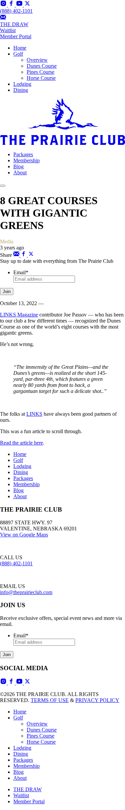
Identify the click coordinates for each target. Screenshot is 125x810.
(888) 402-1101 (16, 11)
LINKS (34, 414)
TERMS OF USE (50, 700)
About (20, 172)
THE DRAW (14, 24)
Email (20, 272)
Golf (18, 54)
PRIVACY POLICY (97, 700)
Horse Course (41, 78)
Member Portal (29, 801)
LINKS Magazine (19, 314)
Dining (20, 90)
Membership (26, 160)
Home (19, 48)
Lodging (22, 84)
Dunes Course (42, 66)
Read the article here (21, 443)
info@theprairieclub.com (26, 592)
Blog (18, 166)
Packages (23, 154)
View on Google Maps (24, 534)
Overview (37, 60)
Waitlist (8, 30)
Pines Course (40, 72)
